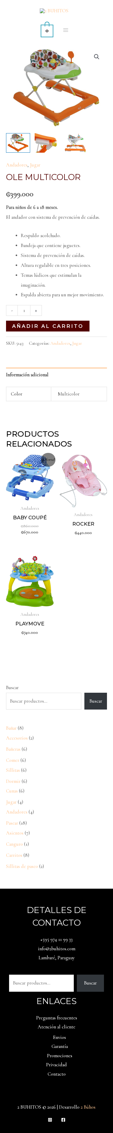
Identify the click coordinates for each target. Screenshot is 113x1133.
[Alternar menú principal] (65, 30)
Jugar (35, 165)
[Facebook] (63, 1120)
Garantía (60, 1046)
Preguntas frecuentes (56, 1018)
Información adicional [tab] (27, 375)
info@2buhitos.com (56, 949)
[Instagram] (50, 1120)
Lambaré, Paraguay (57, 958)
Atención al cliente (56, 1027)
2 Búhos (88, 1107)
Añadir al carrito (47, 326)
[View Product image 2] (47, 143)
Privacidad (56, 1065)
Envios (59, 1037)
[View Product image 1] (18, 143)
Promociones (59, 1056)
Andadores (16, 165)
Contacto (57, 1074)
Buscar (12, 688)
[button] (96, 56)
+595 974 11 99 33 (56, 939)
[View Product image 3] (75, 143)
